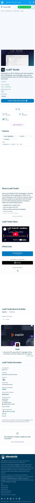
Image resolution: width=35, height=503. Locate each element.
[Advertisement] (17, 31)
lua (17, 144)
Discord (19, 476)
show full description (17, 216)
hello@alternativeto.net (7, 476)
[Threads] (13, 499)
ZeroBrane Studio (10, 411)
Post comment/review (17, 442)
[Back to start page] (2, 2)
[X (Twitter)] (5, 499)
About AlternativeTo (6, 491)
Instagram (25, 478)
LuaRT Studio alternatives (16, 101)
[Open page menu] (33, 2)
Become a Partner (5, 493)
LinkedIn (3, 480)
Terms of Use (4, 485)
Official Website (17, 253)
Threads (20, 478)
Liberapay (8, 481)
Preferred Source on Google (8, 494)
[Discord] (2, 499)
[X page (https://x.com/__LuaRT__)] (17, 270)
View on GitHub (6, 406)
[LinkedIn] (19, 499)
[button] (4, 81)
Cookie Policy (4, 489)
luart (21, 144)
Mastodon (9, 478)
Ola (12, 464)
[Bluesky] (10, 499)
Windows (13, 144)
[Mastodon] (7, 499)
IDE (2, 91)
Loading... (8, 319)
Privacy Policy (4, 487)
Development (5, 394)
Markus (17, 464)
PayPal (14, 481)
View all (4, 416)
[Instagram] (16, 499)
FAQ (2, 484)
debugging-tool (6, 144)
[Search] (30, 2)
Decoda (4, 413)
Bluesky (15, 478)
